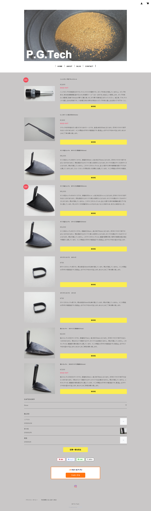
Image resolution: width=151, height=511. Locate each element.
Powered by (73, 507)
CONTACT (89, 66)
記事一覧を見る (75, 450)
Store (26, 405)
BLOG (79, 66)
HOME (60, 66)
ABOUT (69, 66)
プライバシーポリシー (32, 500)
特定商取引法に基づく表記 (49, 500)
